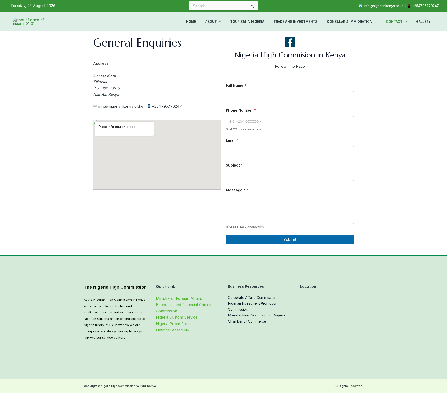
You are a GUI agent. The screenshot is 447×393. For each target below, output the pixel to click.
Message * (237, 190)
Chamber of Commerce (247, 321)
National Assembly (172, 330)
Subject (234, 165)
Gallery (423, 21)
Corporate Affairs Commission (252, 297)
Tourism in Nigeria (247, 21)
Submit (289, 239)
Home (191, 21)
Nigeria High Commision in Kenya (289, 55)
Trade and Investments (296, 21)
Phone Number (241, 110)
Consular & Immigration (349, 21)
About (211, 21)
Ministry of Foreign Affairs (179, 298)
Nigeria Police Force (174, 323)
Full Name (236, 85)
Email (232, 140)
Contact (394, 21)
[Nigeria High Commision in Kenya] (290, 42)
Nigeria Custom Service (176, 317)
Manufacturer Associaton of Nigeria (256, 315)
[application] (219, 22)
